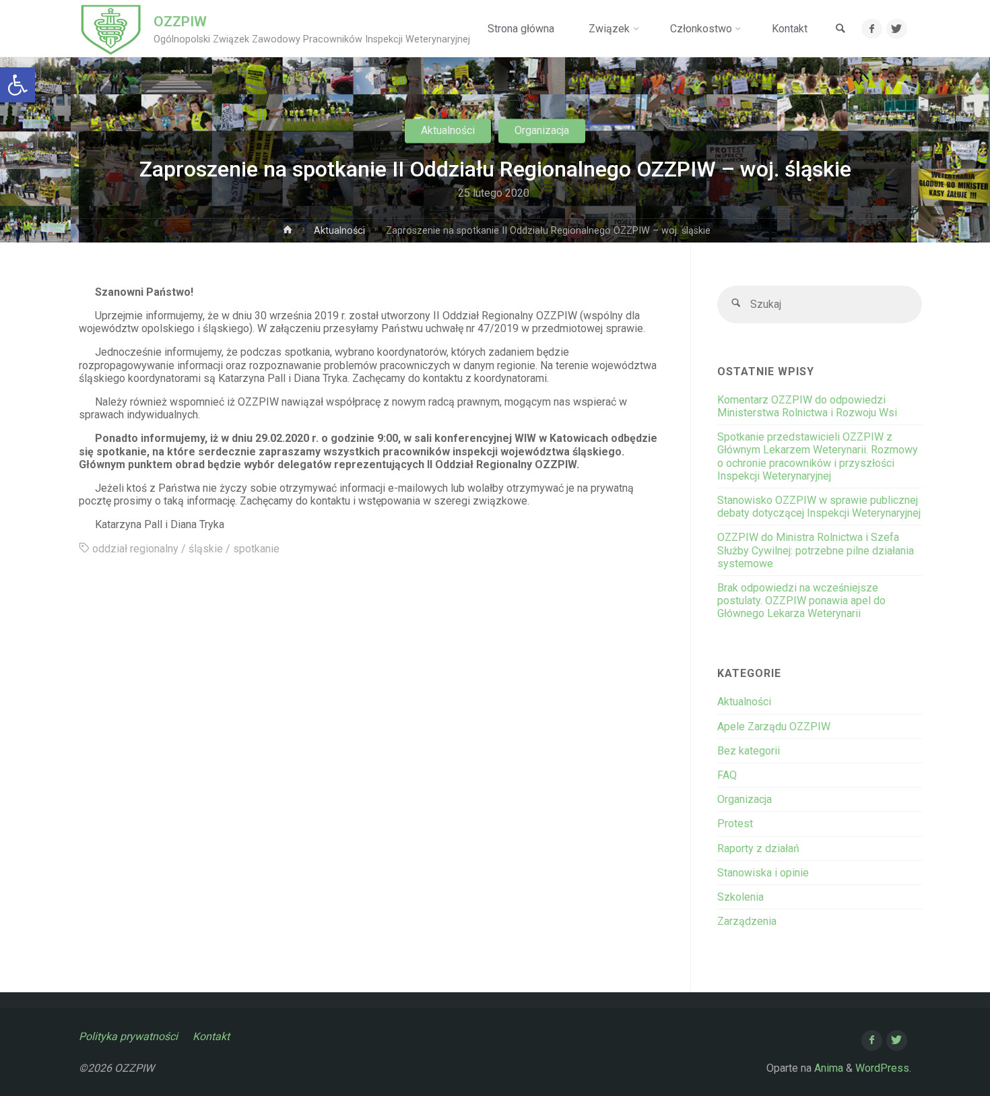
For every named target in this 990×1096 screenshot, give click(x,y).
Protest (735, 823)
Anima (827, 1068)
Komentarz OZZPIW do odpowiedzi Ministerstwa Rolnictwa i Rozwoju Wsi (807, 406)
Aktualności (448, 130)
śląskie (206, 548)
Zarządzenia (747, 921)
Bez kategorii (748, 750)
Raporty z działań (758, 848)
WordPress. (883, 1068)
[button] (17, 84)
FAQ (727, 775)
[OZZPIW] (111, 28)
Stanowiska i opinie (763, 872)
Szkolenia (740, 897)
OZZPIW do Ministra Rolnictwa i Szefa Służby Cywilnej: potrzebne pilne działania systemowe (815, 550)
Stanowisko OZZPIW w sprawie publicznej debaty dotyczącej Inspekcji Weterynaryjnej (819, 506)
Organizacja (542, 130)
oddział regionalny (135, 548)
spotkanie (256, 548)
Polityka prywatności (128, 1036)
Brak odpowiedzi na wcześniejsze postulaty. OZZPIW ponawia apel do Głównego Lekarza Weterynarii (801, 600)
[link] (840, 29)
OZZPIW (180, 21)
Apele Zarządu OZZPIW (773, 726)
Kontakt (211, 1036)
